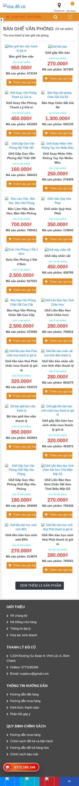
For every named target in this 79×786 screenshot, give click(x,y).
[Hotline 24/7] (49, 781)
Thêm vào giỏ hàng (24, 82)
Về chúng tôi (18, 615)
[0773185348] (29, 781)
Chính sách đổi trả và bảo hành (31, 741)
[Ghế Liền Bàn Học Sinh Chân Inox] (57, 302)
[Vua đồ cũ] (14, 6)
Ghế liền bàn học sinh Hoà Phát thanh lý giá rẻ (58, 539)
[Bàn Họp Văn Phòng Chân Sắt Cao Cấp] (21, 302)
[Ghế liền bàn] (57, 46)
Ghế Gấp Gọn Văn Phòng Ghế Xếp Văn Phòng (21, 484)
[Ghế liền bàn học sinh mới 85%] (21, 527)
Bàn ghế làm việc (21, 56)
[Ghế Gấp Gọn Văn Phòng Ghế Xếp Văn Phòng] (21, 469)
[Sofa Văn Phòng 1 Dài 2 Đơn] (21, 251)
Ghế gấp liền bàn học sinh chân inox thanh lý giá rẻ (57, 425)
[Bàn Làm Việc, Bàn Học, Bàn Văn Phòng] (21, 200)
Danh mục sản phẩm (26, 16)
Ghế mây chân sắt (58, 255)
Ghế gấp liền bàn (57, 52)
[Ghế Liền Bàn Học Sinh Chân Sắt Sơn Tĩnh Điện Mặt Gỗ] (57, 469)
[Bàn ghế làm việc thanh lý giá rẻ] (21, 48)
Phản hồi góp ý (20, 714)
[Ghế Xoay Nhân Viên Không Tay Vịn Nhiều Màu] (57, 145)
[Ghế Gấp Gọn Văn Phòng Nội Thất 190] (21, 145)
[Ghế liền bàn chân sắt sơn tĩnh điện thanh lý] (57, 353)
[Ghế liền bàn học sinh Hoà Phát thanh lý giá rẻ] (57, 527)
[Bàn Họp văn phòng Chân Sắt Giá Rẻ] (57, 94)
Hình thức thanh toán (24, 707)
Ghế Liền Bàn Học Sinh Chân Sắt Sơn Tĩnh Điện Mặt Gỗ (57, 484)
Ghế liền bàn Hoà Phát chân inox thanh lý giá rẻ (21, 365)
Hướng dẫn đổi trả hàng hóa (29, 747)
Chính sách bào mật (24, 754)
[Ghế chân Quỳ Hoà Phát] (57, 200)
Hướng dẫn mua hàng (25, 701)
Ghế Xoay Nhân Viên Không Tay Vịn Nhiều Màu (58, 158)
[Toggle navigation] (70, 17)
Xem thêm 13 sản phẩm (40, 585)
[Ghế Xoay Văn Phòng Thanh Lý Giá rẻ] (21, 94)
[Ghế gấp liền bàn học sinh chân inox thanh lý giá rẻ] (57, 410)
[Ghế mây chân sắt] (58, 249)
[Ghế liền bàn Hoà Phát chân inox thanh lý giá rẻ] (21, 353)
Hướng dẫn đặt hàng (24, 694)
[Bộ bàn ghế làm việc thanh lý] (21, 408)
